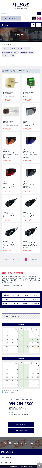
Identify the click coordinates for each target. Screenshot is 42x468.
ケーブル (16, 303)
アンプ (16, 299)
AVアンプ (26, 299)
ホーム (3, 44)
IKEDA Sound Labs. (7, 52)
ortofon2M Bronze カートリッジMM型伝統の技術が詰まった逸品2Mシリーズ (10, 153)
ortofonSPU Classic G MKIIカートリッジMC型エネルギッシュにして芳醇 (10, 244)
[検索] (39, 13)
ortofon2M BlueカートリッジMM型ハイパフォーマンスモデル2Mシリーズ (30, 153)
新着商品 (6, 295)
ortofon (16, 52)
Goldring (27, 48)
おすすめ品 (16, 295)
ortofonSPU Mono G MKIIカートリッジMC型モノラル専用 (8, 214)
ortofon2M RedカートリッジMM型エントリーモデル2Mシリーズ (8, 185)
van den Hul (5, 55)
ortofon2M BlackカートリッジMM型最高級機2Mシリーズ (28, 185)
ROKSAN (31, 52)
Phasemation (23, 52)
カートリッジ (6, 303)
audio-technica (6, 48)
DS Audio (20, 48)
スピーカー (36, 295)
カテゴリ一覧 (35, 303)
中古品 (26, 295)
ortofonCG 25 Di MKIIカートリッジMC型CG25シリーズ (28, 214)
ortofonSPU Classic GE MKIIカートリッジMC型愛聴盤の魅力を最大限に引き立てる (30, 244)
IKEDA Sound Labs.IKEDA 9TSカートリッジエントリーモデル (29, 94)
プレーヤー (36, 299)
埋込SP (6, 299)
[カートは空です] (31, 24)
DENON (14, 48)
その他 (12, 55)
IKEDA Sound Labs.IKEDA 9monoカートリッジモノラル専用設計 (9, 94)
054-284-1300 (10, 18)
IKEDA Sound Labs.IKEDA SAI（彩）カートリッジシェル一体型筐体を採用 (10, 123)
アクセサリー (26, 303)
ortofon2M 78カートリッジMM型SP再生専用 (28, 123)
